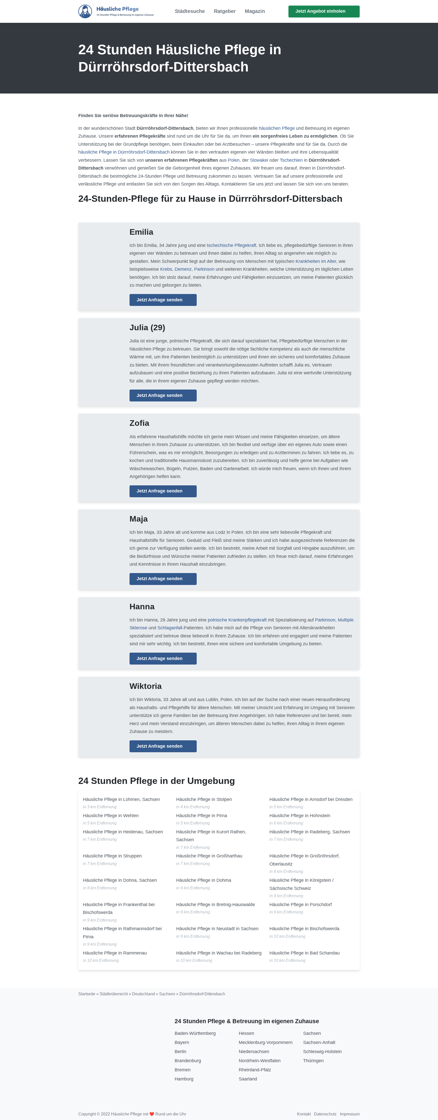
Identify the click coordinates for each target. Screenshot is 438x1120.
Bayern (182, 1042)
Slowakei (259, 160)
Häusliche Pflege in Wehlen (111, 815)
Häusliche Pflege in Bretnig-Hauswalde (215, 904)
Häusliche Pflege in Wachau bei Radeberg (219, 953)
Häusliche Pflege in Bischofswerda (304, 928)
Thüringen (313, 1060)
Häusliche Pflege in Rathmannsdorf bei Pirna (122, 932)
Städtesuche (190, 11)
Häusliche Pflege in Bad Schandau (304, 953)
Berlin (180, 1051)
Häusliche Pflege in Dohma (203, 880)
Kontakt (304, 1114)
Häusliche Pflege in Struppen (112, 855)
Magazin (255, 11)
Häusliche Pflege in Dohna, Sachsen (120, 880)
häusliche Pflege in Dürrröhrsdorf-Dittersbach (124, 152)
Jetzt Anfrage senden (160, 299)
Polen (234, 160)
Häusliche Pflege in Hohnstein (299, 815)
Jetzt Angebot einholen (321, 11)
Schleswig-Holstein (322, 1051)
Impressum (350, 1114)
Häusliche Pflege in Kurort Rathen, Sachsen (211, 835)
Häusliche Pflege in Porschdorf (300, 904)
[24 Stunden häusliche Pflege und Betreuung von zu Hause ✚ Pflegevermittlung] (116, 11)
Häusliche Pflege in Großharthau (209, 855)
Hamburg (184, 1078)
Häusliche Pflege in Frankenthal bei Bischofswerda (119, 908)
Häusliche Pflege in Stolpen (204, 799)
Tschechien (291, 160)
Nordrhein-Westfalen (260, 1060)
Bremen (183, 1069)
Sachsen (167, 994)
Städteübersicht (114, 994)
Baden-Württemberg (195, 1033)
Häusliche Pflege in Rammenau (115, 953)
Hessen (246, 1033)
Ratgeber (225, 11)
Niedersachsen (254, 1051)
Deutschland (143, 994)
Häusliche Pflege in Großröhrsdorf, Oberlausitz (304, 860)
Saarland (248, 1078)
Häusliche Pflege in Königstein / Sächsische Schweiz (301, 884)
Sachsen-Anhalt (319, 1042)
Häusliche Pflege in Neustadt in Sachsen (217, 928)
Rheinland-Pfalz (255, 1069)
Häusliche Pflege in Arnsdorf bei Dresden (311, 799)
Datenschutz (325, 1114)
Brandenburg (188, 1060)
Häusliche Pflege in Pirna (201, 815)
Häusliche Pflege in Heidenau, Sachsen (123, 831)
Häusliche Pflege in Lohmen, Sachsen (121, 799)
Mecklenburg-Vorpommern (266, 1042)
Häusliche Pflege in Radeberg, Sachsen (309, 831)
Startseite (86, 994)
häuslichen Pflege (277, 128)
